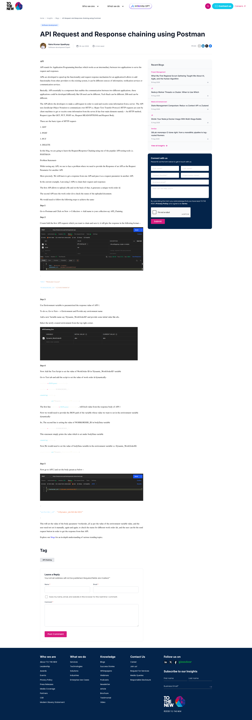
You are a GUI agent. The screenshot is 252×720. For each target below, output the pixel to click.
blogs (53, 537)
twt (170, 662)
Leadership (45, 666)
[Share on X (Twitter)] (206, 46)
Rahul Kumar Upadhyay (58, 44)
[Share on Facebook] (210, 46)
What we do (113, 6)
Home (42, 18)
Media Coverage (47, 688)
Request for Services (139, 671)
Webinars (104, 675)
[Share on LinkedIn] (203, 46)
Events (43, 675)
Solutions (74, 671)
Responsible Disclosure (140, 680)
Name (47, 584)
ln (165, 662)
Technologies (76, 666)
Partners (44, 693)
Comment (49, 602)
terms (184, 203)
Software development (49, 25)
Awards (43, 671)
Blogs (57, 18)
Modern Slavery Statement (52, 702)
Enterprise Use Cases (79, 680)
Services (74, 662)
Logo (15, 6)
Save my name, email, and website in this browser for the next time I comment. (83, 597)
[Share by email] (199, 46)
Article (103, 688)
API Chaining (47, 560)
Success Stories (107, 666)
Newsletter (105, 684)
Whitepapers (106, 671)
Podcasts (104, 680)
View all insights (158, 146)
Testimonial (105, 697)
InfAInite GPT (140, 6)
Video (102, 702)
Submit (158, 221)
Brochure (104, 693)
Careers (239, 6)
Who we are (88, 6)
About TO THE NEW (48, 662)
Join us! (133, 666)
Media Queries (136, 675)
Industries (74, 675)
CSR (42, 697)
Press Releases (46, 684)
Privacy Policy (162, 203)
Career (133, 662)
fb (175, 662)
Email (95, 584)
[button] (208, 6)
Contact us (225, 6)
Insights (50, 18)
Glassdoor (185, 662)
